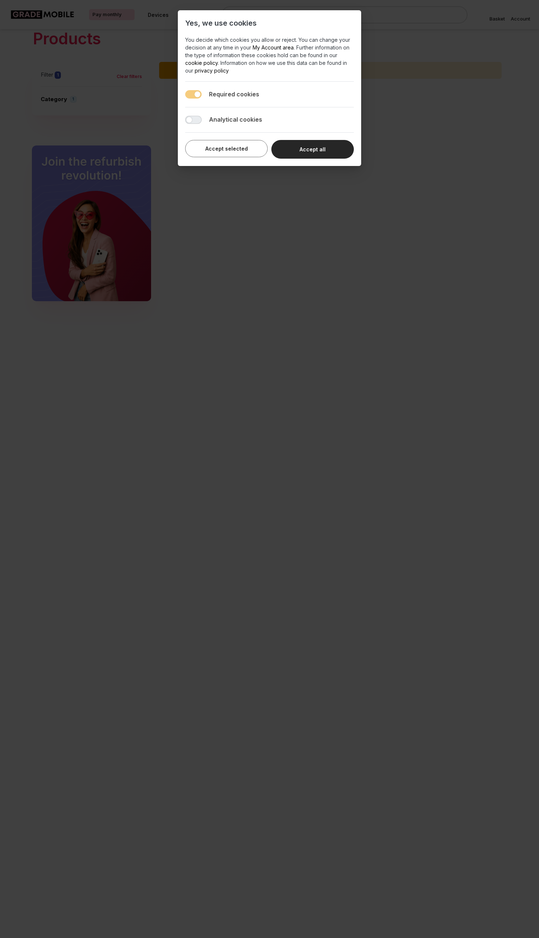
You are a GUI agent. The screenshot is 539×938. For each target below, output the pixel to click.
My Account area (273, 47)
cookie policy (201, 63)
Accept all (313, 149)
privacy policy (212, 70)
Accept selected (226, 148)
